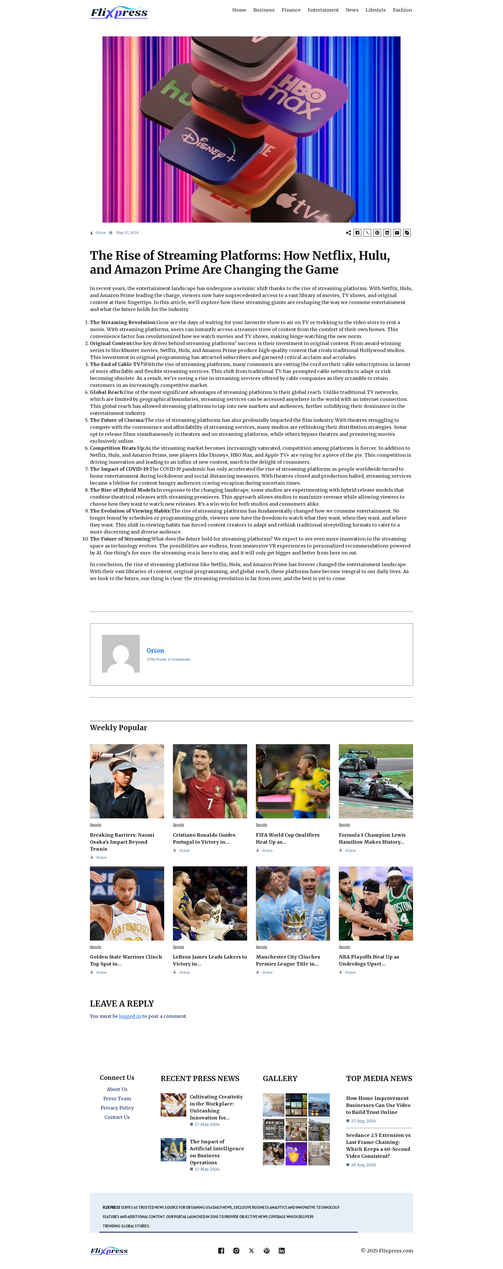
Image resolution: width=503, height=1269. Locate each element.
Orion (100, 232)
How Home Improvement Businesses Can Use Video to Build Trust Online (378, 1105)
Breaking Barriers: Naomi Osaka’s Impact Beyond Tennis (122, 842)
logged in (130, 1016)
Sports (95, 824)
